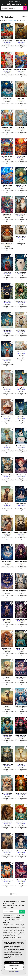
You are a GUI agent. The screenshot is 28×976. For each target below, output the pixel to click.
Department (3, 20)
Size (18, 20)
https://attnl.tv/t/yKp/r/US (9, 937)
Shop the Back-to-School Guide (14, 1)
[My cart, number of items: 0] (25, 4)
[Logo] (14, 4)
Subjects (12, 20)
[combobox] (12, 8)
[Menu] (2, 4)
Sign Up (22, 911)
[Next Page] (17, 894)
